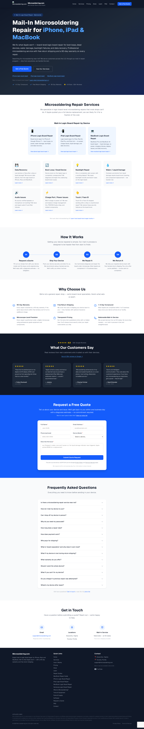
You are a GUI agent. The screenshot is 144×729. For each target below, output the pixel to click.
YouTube (99, 669)
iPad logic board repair (38, 76)
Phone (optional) (46, 433)
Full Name (44, 424)
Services (81, 4)
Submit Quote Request (72, 457)
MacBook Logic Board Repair (62, 684)
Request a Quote (58, 701)
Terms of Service (90, 462)
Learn (100, 4)
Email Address (78, 424)
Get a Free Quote (124, 4)
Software (56, 698)
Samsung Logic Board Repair (62, 687)
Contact (111, 4)
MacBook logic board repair (56, 76)
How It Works (57, 662)
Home (74, 4)
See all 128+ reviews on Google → (72, 356)
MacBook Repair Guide (60, 676)
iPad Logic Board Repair (60, 681)
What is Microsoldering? (60, 690)
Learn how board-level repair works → (82, 218)
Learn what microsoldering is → (39, 80)
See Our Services (42, 69)
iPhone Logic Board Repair (61, 679)
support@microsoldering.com (42, 636)
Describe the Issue (47, 442)
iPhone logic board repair (20, 76)
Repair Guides (57, 673)
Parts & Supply (58, 695)
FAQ (106, 4)
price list (87, 592)
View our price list (81, 415)
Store (94, 4)
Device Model (78, 433)
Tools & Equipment (59, 692)
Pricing (88, 4)
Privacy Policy (79, 462)
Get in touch (71, 592)
